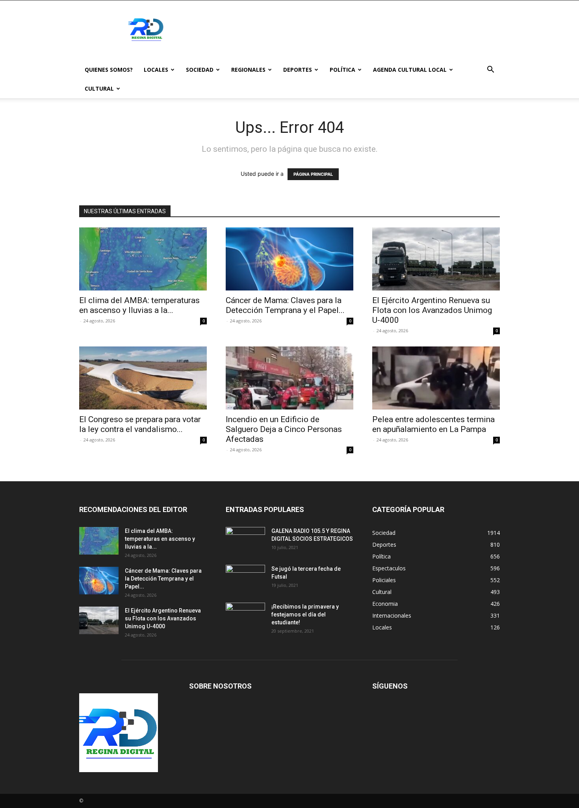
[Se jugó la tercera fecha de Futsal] (245, 578)
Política (342, 69)
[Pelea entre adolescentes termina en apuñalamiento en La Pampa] (436, 378)
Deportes (297, 69)
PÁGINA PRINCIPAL (313, 174)
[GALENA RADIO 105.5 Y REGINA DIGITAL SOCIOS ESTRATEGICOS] (245, 541)
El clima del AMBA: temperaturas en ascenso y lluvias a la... (139, 305)
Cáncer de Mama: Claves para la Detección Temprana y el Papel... (285, 305)
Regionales (248, 69)
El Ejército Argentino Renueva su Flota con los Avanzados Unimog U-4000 (432, 310)
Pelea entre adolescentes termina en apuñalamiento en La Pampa (433, 424)
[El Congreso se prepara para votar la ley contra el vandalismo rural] (143, 378)
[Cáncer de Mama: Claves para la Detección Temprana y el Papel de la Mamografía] (289, 258)
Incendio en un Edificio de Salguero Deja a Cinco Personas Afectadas (284, 429)
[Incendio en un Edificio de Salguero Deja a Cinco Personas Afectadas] (289, 378)
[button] (490, 70)
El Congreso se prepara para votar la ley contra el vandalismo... (140, 424)
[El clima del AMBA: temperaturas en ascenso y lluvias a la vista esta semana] (143, 258)
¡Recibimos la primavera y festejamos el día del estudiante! (305, 614)
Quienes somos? (109, 69)
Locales (156, 69)
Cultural (99, 88)
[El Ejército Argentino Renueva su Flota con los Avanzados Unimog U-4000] (436, 258)
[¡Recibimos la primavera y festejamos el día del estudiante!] (245, 616)
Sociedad (199, 69)
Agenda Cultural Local (410, 69)
